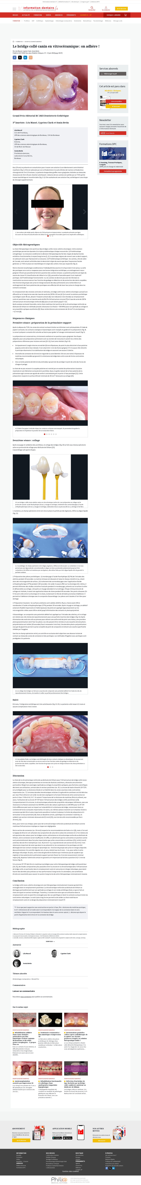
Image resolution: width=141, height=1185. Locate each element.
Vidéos (48, 15)
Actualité (26, 15)
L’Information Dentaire (52, 1155)
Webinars (78, 1168)
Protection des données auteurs (114, 1166)
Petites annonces (21, 1165)
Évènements (71, 15)
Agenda (78, 1163)
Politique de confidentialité (112, 1161)
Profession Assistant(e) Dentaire (54, 1166)
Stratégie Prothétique (52, 1159)
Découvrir (101, 1141)
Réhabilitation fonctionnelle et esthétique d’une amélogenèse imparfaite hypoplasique (50, 1084)
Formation (38, 15)
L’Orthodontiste (50, 1168)
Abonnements (79, 1155)
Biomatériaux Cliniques (52, 1163)
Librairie (78, 1159)
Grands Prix (79, 1165)
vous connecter (26, 997)
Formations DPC (21, 1168)
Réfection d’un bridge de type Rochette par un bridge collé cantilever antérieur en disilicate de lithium (75, 1084)
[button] (84, 211)
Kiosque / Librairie (113, 15)
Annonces (59, 15)
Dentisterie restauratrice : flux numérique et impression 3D (49, 1034)
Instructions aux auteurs (112, 1163)
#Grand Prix (35, 979)
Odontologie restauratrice (33, 41)
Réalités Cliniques (51, 1157)
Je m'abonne (121, 9)
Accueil (13, 41)
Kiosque (78, 1157)
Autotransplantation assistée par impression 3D (23, 1082)
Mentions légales (110, 1159)
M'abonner (116, 106)
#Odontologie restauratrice (22, 979)
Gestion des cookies (70, 1171)
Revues (15, 15)
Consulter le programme (113, 171)
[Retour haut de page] (137, 1180)
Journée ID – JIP (86, 15)
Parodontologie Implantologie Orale (56, 1161)
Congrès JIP (79, 1170)
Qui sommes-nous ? (111, 1155)
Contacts (107, 1157)
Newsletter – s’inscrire (22, 1161)
